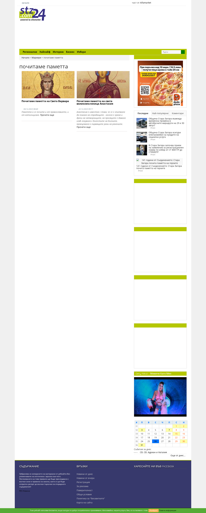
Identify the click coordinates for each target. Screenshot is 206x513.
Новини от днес (85, 474)
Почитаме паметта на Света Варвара (45, 101)
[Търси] (183, 52)
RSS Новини (24, 491)
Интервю (58, 51)
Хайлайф (45, 51)
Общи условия (84, 494)
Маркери (36, 57)
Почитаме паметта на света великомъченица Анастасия (95, 102)
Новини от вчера (85, 478)
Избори (81, 51)
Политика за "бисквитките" (91, 498)
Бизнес (70, 51)
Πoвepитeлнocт (85, 490)
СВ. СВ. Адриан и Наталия (153, 452)
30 (183, 441)
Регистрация (83, 482)
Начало (25, 3)
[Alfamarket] (160, 83)
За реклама (82, 486)
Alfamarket (145, 2)
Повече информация (167, 510)
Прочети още (47, 114)
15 (176, 433)
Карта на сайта (84, 502)
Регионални (30, 51)
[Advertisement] (132, 28)
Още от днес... (178, 455)
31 (142, 445)
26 (155, 441)
